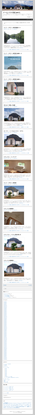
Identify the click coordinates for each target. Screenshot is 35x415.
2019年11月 (5, 358)
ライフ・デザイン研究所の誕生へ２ (13, 53)
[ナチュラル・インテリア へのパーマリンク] (17, 173)
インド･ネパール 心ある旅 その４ (8, 388)
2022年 (6, 375)
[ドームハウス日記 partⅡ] (17, 10)
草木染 (15, 407)
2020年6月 (5, 352)
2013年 (6, 371)
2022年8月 (5, 330)
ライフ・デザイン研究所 (10, 183)
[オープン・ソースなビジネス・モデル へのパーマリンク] (14, 147)
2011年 (6, 369)
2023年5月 (5, 322)
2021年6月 (5, 343)
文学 (29, 406)
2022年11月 (5, 327)
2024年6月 (5, 310)
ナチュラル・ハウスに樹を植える (12, 234)
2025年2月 (5, 303)
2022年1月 (5, 336)
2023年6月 (5, 321)
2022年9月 (5, 329)
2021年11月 (5, 338)
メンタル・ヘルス (6, 378)
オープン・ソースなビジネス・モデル (13, 131)
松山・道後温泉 (7, 407)
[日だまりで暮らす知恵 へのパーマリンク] (14, 121)
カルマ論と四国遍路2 (6, 295)
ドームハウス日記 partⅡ (11, 12)
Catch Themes (20, 412)
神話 (11, 407)
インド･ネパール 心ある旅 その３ (9, 389)
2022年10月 (5, 328)
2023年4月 (5, 323)
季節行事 (20, 406)
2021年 (6, 374)
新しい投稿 (30, 285)
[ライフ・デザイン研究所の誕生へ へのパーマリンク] (14, 96)
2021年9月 (5, 340)
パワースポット (8, 405)
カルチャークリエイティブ (14, 403)
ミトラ (9, 294)
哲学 (18, 406)
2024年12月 (5, 305)
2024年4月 (5, 312)
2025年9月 (5, 301)
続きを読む (22, 47)
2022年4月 (5, 334)
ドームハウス (17, 404)
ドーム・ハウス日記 (6, 367)
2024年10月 (5, 307)
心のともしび (5, 293)
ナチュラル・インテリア (10, 157)
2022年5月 (5, 333)
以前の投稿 (4, 285)
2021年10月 (5, 339)
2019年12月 (5, 357)
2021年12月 (5, 337)
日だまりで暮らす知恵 (9, 105)
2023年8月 (5, 319)
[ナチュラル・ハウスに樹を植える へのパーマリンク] (14, 251)
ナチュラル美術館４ (9, 208)
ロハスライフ (23, 49)
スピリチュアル (6, 366)
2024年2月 (5, 314)
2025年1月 (5, 304)
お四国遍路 (5, 364)
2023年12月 (5, 316)
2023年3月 (5, 324)
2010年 (6, 368)
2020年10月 (5, 348)
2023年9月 (5, 318)
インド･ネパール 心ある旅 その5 (8, 387)
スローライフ (23, 75)
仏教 (17, 406)
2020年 (6, 373)
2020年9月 (5, 349)
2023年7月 (5, 320)
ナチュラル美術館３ (9, 260)
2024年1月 (5, 315)
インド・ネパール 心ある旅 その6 (8, 386)
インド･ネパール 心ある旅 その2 (8, 390)
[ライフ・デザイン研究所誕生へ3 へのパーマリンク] (14, 44)
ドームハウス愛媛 (6, 392)
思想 (28, 406)
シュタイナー (24, 403)
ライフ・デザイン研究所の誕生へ (12, 79)
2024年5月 (5, 311)
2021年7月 (5, 342)
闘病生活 (17, 407)
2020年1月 (5, 356)
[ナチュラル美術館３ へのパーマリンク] (14, 277)
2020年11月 (5, 347)
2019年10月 (5, 359)
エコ (9, 403)
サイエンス (19, 403)
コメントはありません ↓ (14, 54)
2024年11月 (5, 306)
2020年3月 (5, 354)
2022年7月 (5, 331)
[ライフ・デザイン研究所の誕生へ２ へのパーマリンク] (13, 70)
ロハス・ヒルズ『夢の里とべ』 (8, 297)
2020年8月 (5, 350)
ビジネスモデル (23, 204)
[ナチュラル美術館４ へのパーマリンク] (14, 225)
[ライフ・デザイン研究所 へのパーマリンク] (14, 199)
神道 (13, 407)
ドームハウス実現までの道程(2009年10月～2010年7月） (13, 49)
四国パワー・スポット (7, 380)
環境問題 (10, 407)
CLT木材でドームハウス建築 (8, 376)
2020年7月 (5, 351)
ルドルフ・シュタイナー (7, 379)
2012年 (6, 370)
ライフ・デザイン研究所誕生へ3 (12, 27)
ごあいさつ (5, 365)
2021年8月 (5, 341)
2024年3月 (5, 313)
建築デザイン (25, 406)
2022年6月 (5, 332)
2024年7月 (5, 309)
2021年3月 (5, 345)
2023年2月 (5, 325)
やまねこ (8, 54)
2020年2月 (5, 355)
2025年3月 (5, 302)
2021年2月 (5, 346)
